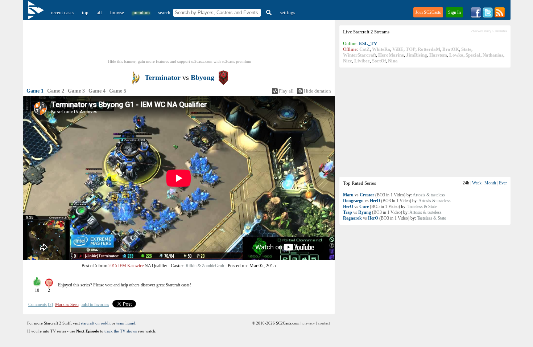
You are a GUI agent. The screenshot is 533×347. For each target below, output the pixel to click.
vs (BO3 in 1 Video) (374, 194)
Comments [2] (40, 304)
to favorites (95, 304)
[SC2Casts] (36, 12)
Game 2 (55, 91)
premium (141, 12)
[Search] (268, 12)
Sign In (454, 12)
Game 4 (97, 91)
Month (490, 182)
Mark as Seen (67, 304)
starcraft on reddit (96, 323)
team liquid (125, 323)
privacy (308, 323)
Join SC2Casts (428, 12)
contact (324, 323)
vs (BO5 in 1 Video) (371, 206)
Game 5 (117, 91)
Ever (503, 182)
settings (287, 12)
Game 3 (76, 91)
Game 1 (35, 91)
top (85, 12)
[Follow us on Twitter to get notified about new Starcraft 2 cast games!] (487, 16)
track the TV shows (120, 331)
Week (477, 182)
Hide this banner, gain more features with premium (179, 61)
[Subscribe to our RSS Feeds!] (499, 16)
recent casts (62, 12)
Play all (286, 91)
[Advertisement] (425, 122)
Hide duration (317, 91)
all (99, 12)
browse (117, 12)
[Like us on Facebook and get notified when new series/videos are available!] (475, 16)
